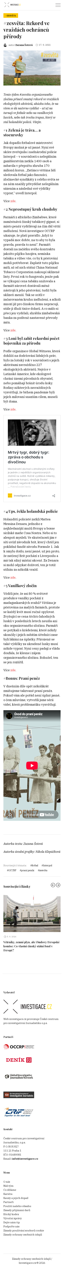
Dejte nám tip (11, 1222)
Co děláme (9, 1189)
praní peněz (27, 870)
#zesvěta (11, 15)
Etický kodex (11, 1214)
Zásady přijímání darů (16, 1210)
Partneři (8, 1202)
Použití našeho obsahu (17, 1206)
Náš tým (8, 1185)
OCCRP (12, 870)
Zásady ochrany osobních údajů (22, 1234)
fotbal (35, 865)
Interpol (47, 865)
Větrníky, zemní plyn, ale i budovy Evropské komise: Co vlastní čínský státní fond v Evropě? (31, 946)
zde (13, 201)
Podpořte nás (11, 1226)
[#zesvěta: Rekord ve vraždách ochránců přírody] (32, 67)
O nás (6, 1181)
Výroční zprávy (12, 1218)
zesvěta (43, 870)
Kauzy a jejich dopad (15, 1198)
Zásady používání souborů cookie (23, 1230)
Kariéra (7, 1194)
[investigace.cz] (12, 4)
